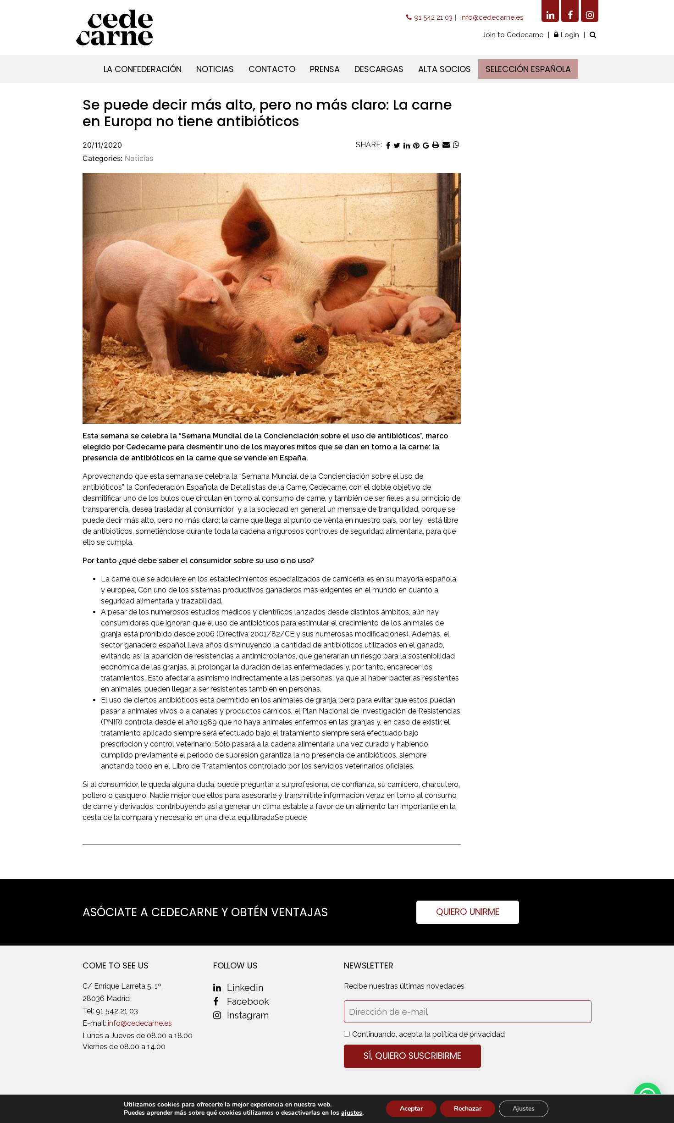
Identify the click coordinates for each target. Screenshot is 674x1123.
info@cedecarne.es (491, 17)
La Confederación (143, 69)
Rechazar (467, 1108)
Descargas (378, 69)
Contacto (272, 69)
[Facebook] (570, 11)
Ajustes (524, 1108)
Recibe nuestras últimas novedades (404, 986)
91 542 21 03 (433, 17)
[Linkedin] (550, 11)
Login (570, 35)
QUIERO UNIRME (467, 912)
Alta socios (444, 69)
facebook (248, 1001)
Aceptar (411, 1108)
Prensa (325, 69)
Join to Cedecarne (512, 35)
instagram (248, 1015)
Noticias (215, 69)
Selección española (528, 69)
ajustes (351, 1113)
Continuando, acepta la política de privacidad (428, 1034)
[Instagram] (589, 11)
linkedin (245, 987)
